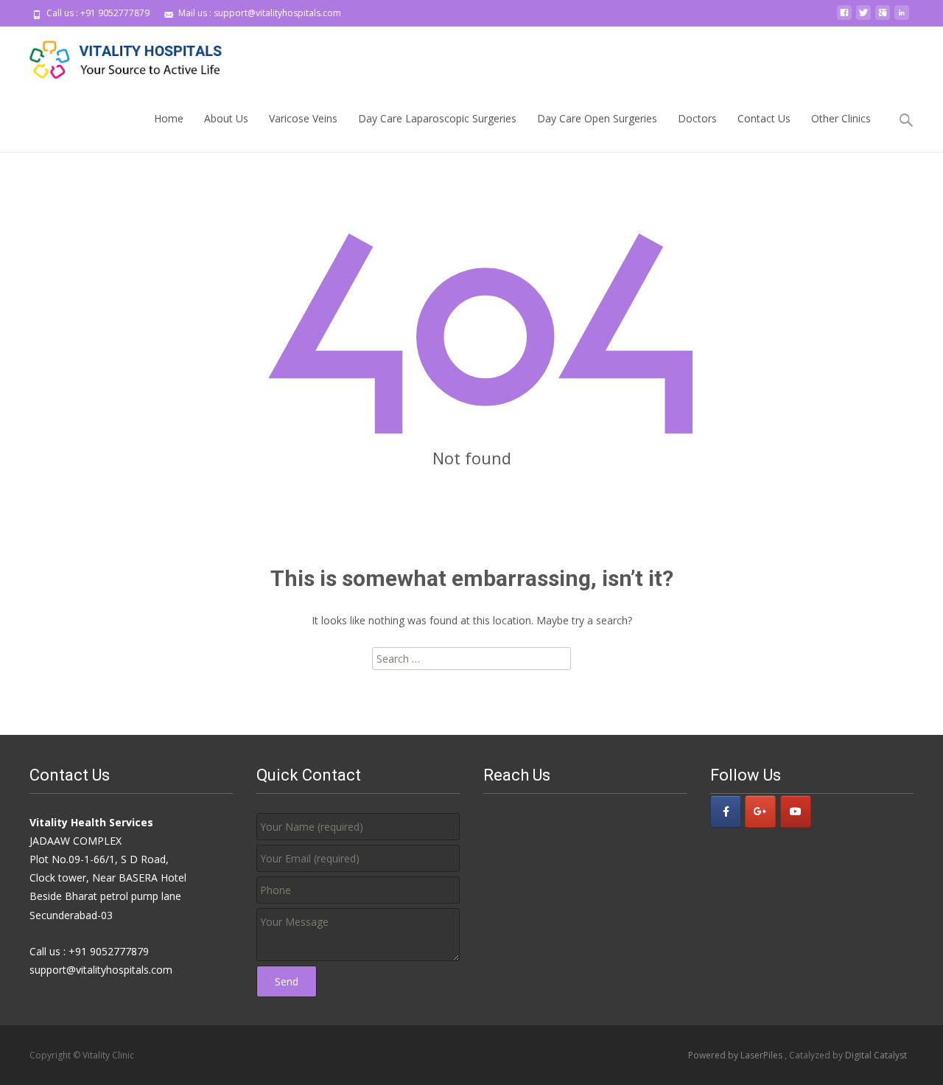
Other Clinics (841, 118)
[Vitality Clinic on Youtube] (795, 811)
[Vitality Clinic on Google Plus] (760, 811)
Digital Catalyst (876, 1055)
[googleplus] (882, 18)
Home (168, 118)
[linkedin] (901, 18)
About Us (226, 118)
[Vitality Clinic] (115, 56)
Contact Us (763, 118)
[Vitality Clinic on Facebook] (725, 811)
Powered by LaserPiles (736, 1055)
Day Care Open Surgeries (597, 118)
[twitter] (863, 18)
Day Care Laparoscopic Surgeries (437, 118)
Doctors (697, 118)
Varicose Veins (303, 118)
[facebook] (844, 18)
